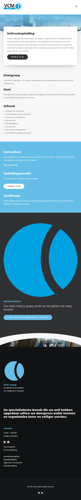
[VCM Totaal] (13, 6)
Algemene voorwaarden (13, 463)
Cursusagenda (9, 447)
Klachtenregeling (10, 466)
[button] (76, 6)
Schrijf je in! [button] (17, 57)
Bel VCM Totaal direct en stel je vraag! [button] (28, 317)
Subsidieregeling (10, 460)
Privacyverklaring (10, 450)
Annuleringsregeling (11, 456)
